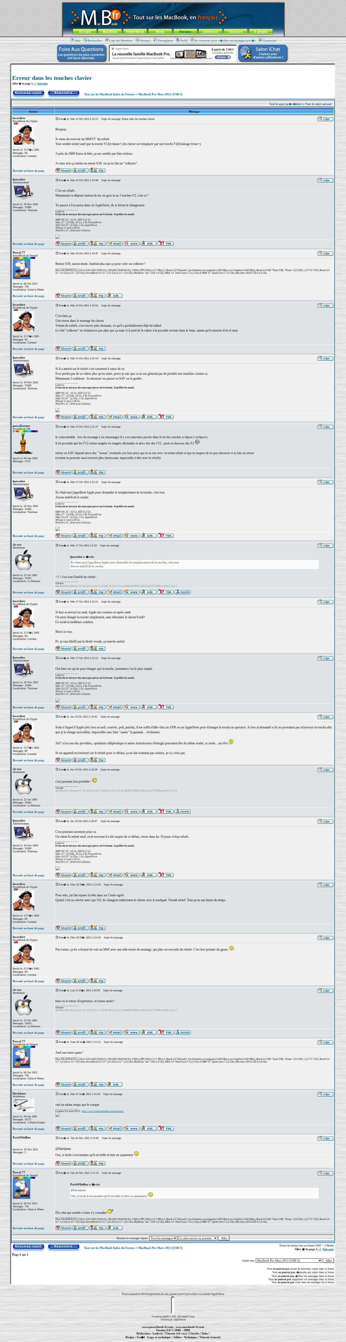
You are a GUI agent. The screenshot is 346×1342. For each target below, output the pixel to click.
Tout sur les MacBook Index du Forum (109, 94)
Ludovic (157, 1333)
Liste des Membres (120, 40)
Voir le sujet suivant (318, 104)
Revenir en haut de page (28, 170)
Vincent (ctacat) (210, 1337)
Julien (177, 1337)
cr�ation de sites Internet (208, 1340)
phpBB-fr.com (180, 1319)
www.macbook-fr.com (190, 1327)
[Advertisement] (173, 67)
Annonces (210, 32)
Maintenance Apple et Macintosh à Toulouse (181, 1340)
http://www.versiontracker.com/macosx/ (103, 1111)
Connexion (270, 40)
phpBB (165, 1316)
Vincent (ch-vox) (176, 1333)
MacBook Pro (154, 1340)
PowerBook (135, 32)
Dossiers (236, 32)
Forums (185, 32)
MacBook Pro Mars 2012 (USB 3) (160, 94)
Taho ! (205, 1333)
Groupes (145, 40)
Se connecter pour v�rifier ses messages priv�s (225, 40)
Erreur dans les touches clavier (52, 78)
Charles (194, 1333)
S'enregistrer (165, 40)
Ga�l (141, 1337)
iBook (160, 32)
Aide (78, 40)
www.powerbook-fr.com (157, 1327)
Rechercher (95, 40)
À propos (261, 32)
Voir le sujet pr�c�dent (285, 104)
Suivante (42, 83)
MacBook (110, 32)
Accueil (85, 32)
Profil (183, 40)
